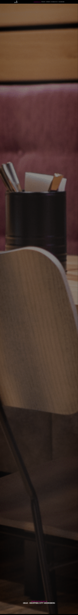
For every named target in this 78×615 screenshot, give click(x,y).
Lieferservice (48, 1)
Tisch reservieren (61, 1)
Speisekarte (43, 1)
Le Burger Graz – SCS (37, 1)
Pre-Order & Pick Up (54, 1)
